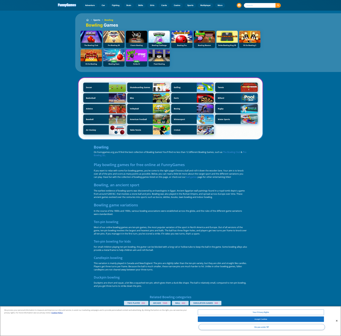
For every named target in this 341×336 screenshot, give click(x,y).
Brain (128, 5)
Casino (177, 5)
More (220, 5)
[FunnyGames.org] (87, 20)
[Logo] (67, 5)
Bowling (108, 19)
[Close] (337, 321)
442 (183, 303)
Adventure (90, 5)
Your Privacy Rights (261, 312)
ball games (191, 177)
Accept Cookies (261, 319)
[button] (239, 5)
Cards (164, 5)
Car (103, 5)
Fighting (115, 5)
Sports (190, 5)
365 (216, 303)
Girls (152, 5)
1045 (165, 303)
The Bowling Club (231, 152)
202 (143, 303)
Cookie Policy (57, 313)
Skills (140, 5)
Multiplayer (205, 5)
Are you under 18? (261, 327)
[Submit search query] (278, 5)
